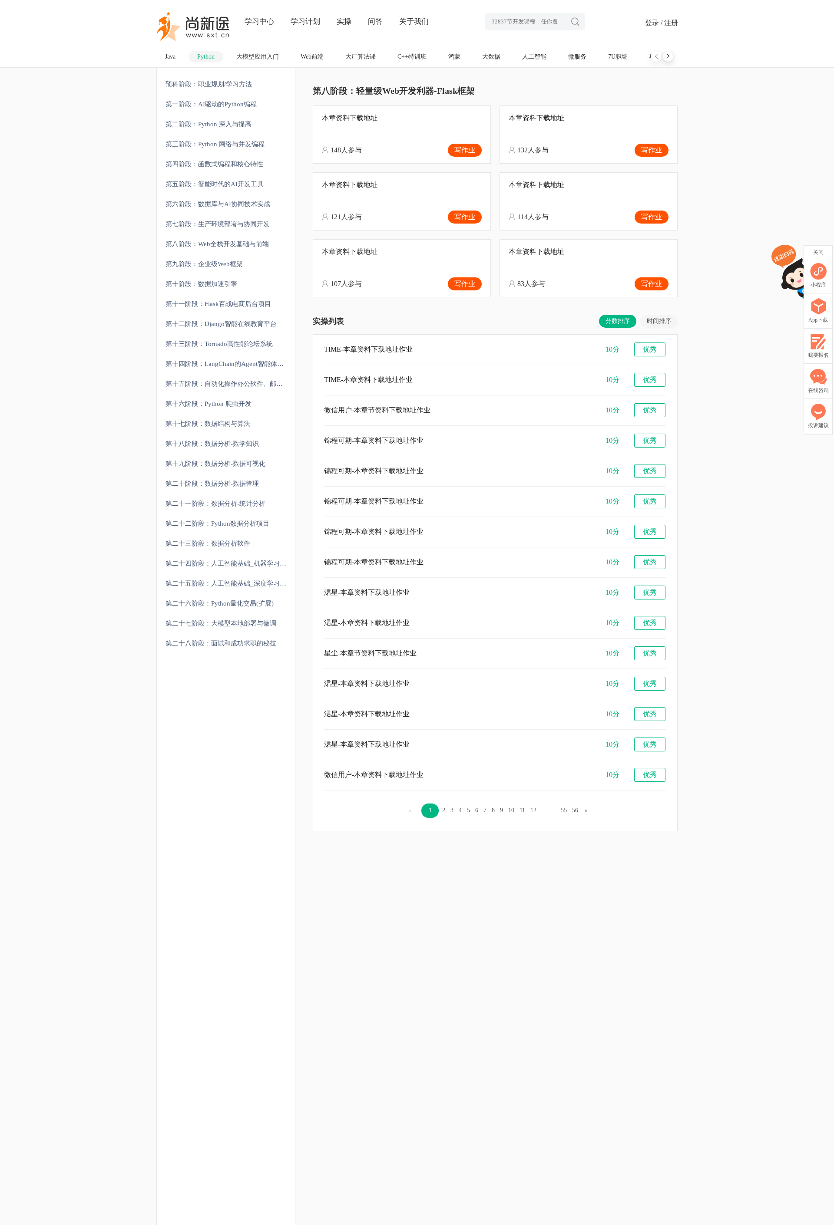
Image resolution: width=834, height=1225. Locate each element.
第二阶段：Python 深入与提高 (208, 124)
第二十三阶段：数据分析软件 (207, 543)
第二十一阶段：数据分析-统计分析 (215, 503)
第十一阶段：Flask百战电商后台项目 (218, 303)
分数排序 (618, 321)
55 (564, 810)
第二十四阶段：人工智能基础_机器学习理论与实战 (230, 563)
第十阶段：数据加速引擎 (201, 283)
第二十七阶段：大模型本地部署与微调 (220, 623)
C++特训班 (412, 56)
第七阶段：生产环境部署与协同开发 (217, 224)
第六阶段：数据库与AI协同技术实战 (217, 204)
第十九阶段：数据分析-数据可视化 (215, 463)
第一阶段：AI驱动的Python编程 (211, 104)
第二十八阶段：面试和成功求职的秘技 (220, 643)
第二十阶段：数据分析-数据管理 (212, 483)
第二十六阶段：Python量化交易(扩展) (219, 603)
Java (170, 56)
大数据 (491, 56)
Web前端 (312, 56)
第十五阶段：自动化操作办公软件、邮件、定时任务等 (230, 383)
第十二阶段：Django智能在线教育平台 (221, 323)
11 (522, 810)
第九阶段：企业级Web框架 (204, 263)
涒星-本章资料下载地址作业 (367, 592)
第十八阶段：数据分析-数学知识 (212, 443)
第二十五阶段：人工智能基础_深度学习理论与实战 (230, 583)
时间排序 (659, 321)
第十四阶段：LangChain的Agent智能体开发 (227, 363)
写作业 (464, 150)
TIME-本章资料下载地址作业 (368, 349)
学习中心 (259, 21)
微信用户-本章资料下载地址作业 (374, 774)
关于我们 (414, 21)
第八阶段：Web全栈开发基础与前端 (217, 243)
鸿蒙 (454, 56)
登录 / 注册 (661, 22)
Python (206, 56)
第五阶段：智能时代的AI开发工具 (214, 184)
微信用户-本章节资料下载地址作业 (377, 410)
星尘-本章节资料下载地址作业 (370, 653)
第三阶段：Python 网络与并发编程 (215, 144)
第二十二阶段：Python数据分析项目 (217, 523)
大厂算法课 (360, 56)
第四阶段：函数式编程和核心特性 (214, 164)
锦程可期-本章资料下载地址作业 (374, 440)
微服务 (577, 56)
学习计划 (305, 21)
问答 (375, 21)
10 (511, 810)
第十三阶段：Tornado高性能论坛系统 (219, 343)
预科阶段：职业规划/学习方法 (208, 84)
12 (533, 810)
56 (575, 810)
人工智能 (534, 56)
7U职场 (618, 56)
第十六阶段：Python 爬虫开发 (208, 403)
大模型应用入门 (257, 56)
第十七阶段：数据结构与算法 (207, 423)
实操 (344, 21)
